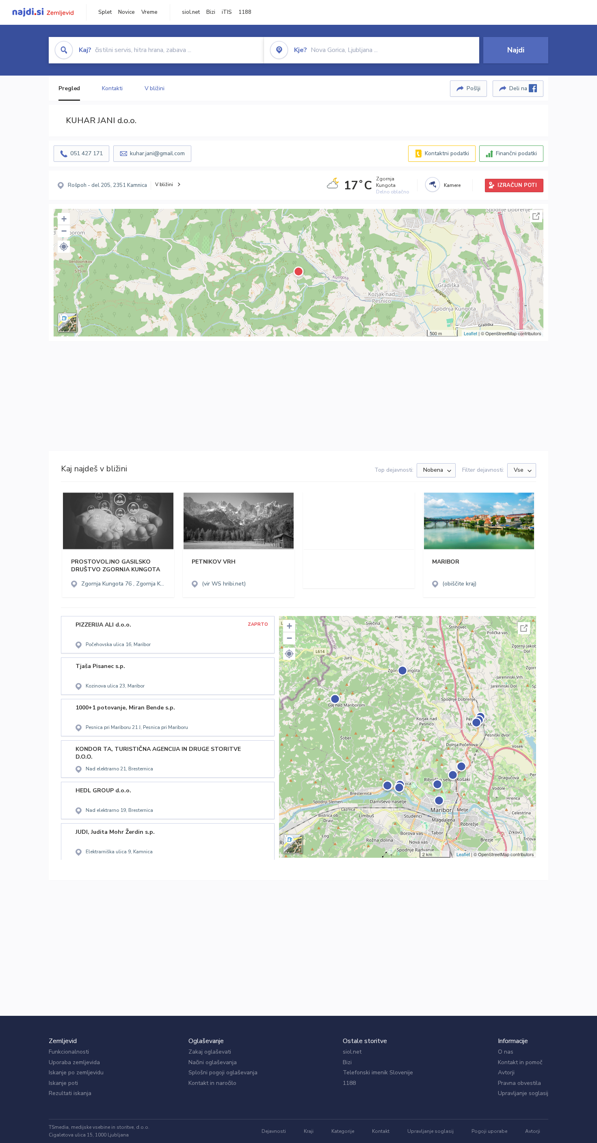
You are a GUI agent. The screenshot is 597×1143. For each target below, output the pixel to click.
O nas (505, 1052)
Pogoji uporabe (489, 1131)
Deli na (519, 88)
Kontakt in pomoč (520, 1062)
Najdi (515, 50)
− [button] (64, 231)
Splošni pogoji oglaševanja (222, 1072)
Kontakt (380, 1131)
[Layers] (67, 323)
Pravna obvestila (519, 1083)
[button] (64, 247)
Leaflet (470, 333)
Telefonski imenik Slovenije (378, 1072)
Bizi (210, 12)
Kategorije (342, 1131)
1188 (244, 12)
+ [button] (64, 219)
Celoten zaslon (536, 216)
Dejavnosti (274, 1131)
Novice (126, 12)
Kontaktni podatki (447, 153)
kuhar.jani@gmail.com (157, 153)
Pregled (69, 88)
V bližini (154, 88)
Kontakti (112, 88)
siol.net (191, 12)
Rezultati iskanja (70, 1093)
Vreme (149, 12)
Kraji (309, 1131)
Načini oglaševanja (212, 1062)
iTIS (227, 12)
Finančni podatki (516, 153)
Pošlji (473, 88)
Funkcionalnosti (69, 1052)
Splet (105, 12)
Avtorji (506, 1072)
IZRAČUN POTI (517, 185)
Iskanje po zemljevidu (76, 1072)
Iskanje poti (63, 1083)
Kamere (452, 185)
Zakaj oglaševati (209, 1052)
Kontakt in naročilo (212, 1083)
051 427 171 (86, 153)
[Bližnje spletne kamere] (432, 184)
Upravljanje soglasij (523, 1093)
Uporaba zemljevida (74, 1062)
